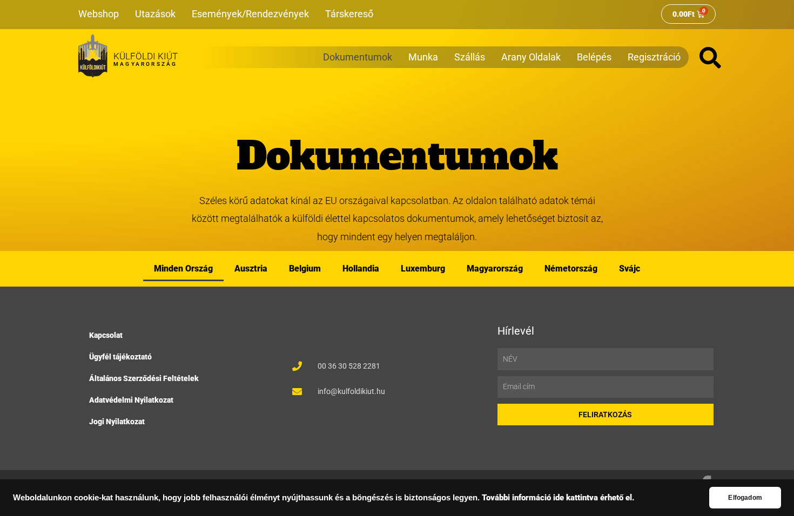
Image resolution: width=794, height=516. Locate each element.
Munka (423, 57)
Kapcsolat (106, 335)
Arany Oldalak (531, 57)
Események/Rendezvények (250, 13)
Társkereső (349, 13)
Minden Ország (183, 268)
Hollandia (360, 268)
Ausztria (250, 268)
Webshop (98, 13)
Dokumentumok (357, 57)
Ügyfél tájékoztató (120, 356)
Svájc (629, 268)
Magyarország (495, 268)
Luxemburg (423, 268)
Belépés (594, 57)
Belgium (305, 268)
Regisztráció (654, 57)
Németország (570, 268)
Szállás (469, 57)
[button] (710, 57)
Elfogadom (745, 497)
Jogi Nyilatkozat (117, 421)
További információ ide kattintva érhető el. (558, 498)
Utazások (155, 13)
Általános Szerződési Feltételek (144, 378)
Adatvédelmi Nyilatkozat (131, 400)
